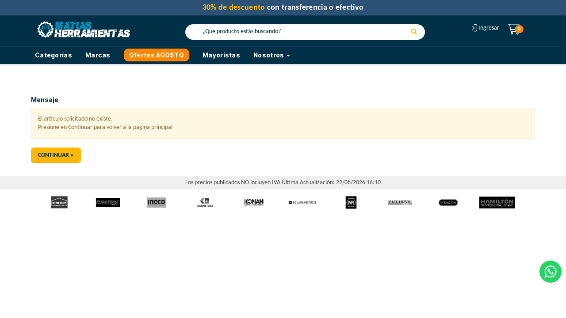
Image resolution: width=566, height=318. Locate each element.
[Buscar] (414, 32)
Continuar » (56, 155)
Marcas (98, 55)
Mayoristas (221, 55)
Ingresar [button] (488, 28)
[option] (59, 202)
